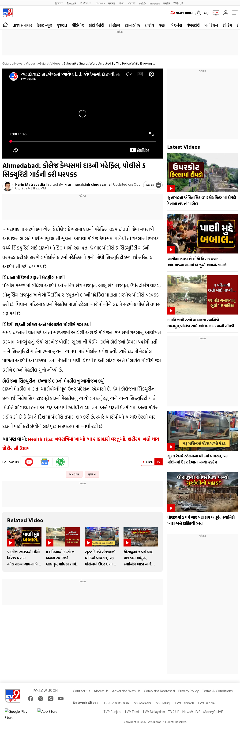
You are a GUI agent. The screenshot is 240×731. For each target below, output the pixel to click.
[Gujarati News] (7, 13)
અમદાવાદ (74, 474)
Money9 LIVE (213, 711)
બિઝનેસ (175, 25)
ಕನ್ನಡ (85, 3)
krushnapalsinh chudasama (87, 184)
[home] (5, 24)
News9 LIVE (191, 711)
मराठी (111, 3)
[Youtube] (29, 462)
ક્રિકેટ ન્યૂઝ (44, 25)
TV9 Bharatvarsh (116, 703)
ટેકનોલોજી (132, 25)
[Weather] (199, 13)
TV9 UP (173, 711)
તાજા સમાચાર (22, 25)
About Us (101, 691)
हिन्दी (59, 3)
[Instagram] (50, 698)
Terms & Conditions (217, 691)
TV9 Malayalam (153, 711)
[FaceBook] (30, 698)
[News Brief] (181, 13)
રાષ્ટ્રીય (149, 25)
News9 (71, 3)
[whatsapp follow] (60, 462)
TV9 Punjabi (112, 711)
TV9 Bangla (206, 703)
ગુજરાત (62, 25)
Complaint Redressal (159, 691)
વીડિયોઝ (78, 25)
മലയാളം (155, 3)
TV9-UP (178, 3)
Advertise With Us (126, 691)
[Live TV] (214, 13)
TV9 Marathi (141, 703)
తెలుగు (100, 3)
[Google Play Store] (18, 714)
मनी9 (166, 3)
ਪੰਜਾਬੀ (131, 3)
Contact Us (81, 691)
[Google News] (45, 462)
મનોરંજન (211, 25)
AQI (206, 13)
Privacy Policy (188, 691)
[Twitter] (40, 698)
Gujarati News (12, 63)
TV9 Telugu (163, 703)
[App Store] (51, 714)
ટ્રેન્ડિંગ (227, 25)
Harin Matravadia (30, 184)
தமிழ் (142, 3)
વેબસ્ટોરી (193, 25)
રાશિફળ (114, 25)
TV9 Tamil (131, 711)
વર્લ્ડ (162, 25)
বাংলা (121, 3)
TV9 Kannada (185, 703)
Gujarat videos (49, 63)
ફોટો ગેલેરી (96, 25)
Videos (31, 63)
